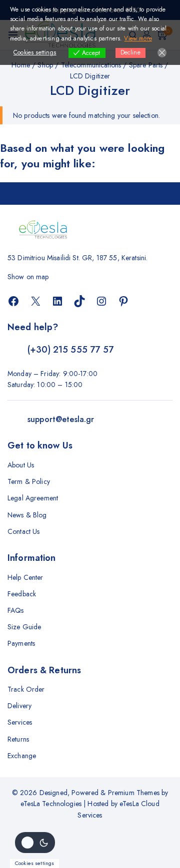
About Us (21, 465)
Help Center (26, 577)
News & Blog (27, 515)
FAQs (16, 610)
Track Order (26, 689)
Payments (21, 643)
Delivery (20, 706)
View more (138, 38)
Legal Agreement (33, 498)
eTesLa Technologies (51, 804)
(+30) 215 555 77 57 (71, 349)
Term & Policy (29, 481)
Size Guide (25, 627)
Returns (18, 739)
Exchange (22, 756)
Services (20, 722)
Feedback (22, 594)
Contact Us (24, 531)
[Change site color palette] (35, 842)
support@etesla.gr (61, 419)
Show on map (28, 277)
